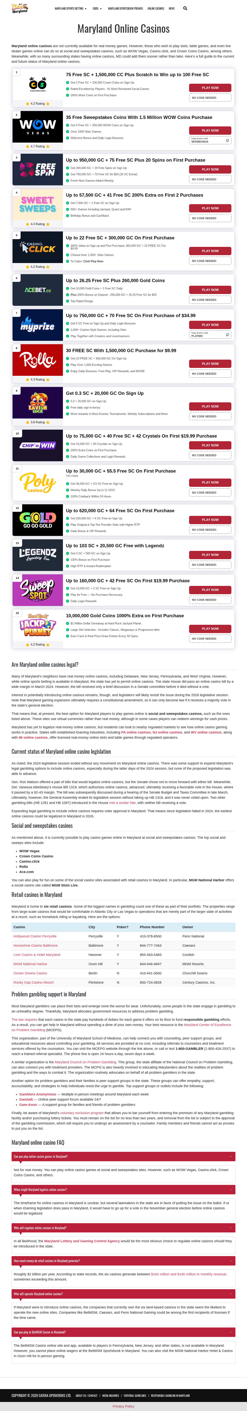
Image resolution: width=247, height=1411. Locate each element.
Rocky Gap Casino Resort (34, 982)
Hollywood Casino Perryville (35, 936)
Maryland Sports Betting (69, 8)
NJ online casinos (167, 732)
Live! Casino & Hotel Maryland (37, 955)
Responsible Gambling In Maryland (170, 1395)
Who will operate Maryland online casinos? (38, 1294)
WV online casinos (206, 732)
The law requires (24, 1020)
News (172, 8)
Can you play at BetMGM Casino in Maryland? (40, 1332)
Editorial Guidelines (135, 1395)
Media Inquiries (110, 1395)
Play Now (210, 87)
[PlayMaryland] (28, 8)
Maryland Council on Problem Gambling (85, 1062)
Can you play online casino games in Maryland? (41, 1156)
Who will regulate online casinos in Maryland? (40, 1228)
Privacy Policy (123, 1406)
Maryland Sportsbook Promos (125, 8)
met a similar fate (122, 803)
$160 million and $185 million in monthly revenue (188, 1274)
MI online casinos (33, 737)
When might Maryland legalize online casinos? (40, 1189)
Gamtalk (26, 1099)
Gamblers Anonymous (37, 1094)
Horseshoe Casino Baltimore (36, 945)
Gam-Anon (28, 1105)
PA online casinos (136, 732)
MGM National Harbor (30, 964)
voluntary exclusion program (82, 1113)
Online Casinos (156, 8)
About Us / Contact (86, 1395)
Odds (95, 8)
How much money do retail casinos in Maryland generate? (47, 1260)
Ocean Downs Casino (30, 973)
